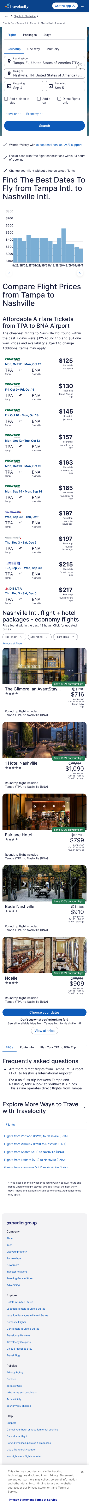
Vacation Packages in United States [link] (27, 1315)
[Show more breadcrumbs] (6, 16)
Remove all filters (12, 643)
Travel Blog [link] (13, 1355)
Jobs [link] (9, 1244)
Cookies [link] (11, 1379)
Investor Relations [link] (17, 1271)
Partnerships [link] (14, 1258)
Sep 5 (59, 88)
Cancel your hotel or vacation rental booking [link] (32, 1429)
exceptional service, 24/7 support (59, 144)
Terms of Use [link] (14, 1385)
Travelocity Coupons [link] (19, 1342)
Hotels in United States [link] (20, 1302)
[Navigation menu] (82, 6)
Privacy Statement (21, 1499)
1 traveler (10, 113)
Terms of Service (46, 1499)
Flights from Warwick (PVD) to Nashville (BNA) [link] (35, 1144)
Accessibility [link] (14, 1399)
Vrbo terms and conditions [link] (22, 1392)
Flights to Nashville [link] (25, 16)
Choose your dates (44, 1012)
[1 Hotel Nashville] (44, 774)
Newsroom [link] (13, 1264)
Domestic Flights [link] (16, 1322)
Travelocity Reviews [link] (18, 1335)
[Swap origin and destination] (79, 67)
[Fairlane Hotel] (44, 846)
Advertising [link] (13, 1284)
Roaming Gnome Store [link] (19, 1278)
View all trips (45, 1031)
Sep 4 (17, 88)
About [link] (10, 1238)
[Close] (82, 1471)
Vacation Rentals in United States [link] (26, 1308)
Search (44, 126)
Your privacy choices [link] (19, 1405)
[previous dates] (9, 273)
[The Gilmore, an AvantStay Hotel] (44, 701)
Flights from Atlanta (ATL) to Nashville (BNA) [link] (34, 1152)
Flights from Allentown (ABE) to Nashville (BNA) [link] (36, 1167)
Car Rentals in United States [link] (23, 1328)
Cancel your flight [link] (17, 1436)
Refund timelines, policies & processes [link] (29, 1442)
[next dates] (80, 273)
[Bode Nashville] (44, 917)
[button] (44, 1107)
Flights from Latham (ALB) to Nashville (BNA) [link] (34, 1159)
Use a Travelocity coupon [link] (21, 1449)
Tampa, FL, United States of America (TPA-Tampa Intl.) (49, 63)
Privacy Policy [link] (15, 1372)
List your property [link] (17, 1251)
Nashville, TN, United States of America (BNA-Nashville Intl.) (49, 75)
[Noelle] (44, 989)
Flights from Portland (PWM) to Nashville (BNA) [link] (36, 1136)
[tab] (12, 34)
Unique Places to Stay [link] (19, 1348)
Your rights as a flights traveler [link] (24, 1456)
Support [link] (11, 1422)
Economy (32, 113)
